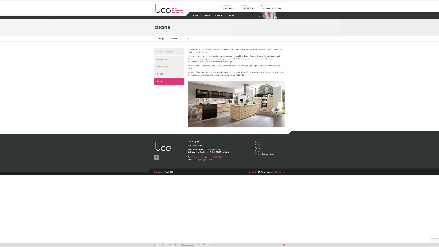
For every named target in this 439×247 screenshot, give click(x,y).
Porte (160, 74)
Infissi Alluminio (165, 52)
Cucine (160, 81)
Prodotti (218, 15)
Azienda (206, 15)
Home (195, 15)
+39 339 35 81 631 (214, 157)
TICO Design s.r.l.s (263, 172)
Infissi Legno (163, 66)
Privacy (257, 148)
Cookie (257, 151)
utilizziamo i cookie (187, 245)
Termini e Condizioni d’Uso (264, 154)
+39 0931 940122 (197, 157)
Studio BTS (169, 172)
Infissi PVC (162, 59)
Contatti (231, 15)
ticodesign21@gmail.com (202, 160)
